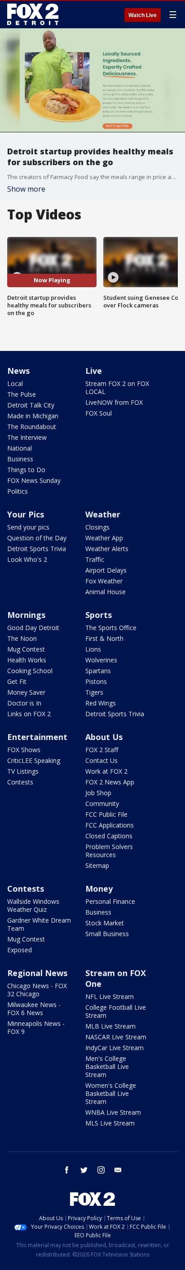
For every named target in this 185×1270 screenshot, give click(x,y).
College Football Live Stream (115, 1011)
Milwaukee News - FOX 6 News (34, 1008)
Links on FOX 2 (29, 713)
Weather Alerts (106, 548)
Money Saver (26, 692)
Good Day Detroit (33, 627)
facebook (67, 1170)
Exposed (19, 950)
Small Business (107, 933)
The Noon (22, 638)
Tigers (94, 692)
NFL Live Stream (109, 996)
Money (99, 888)
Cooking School (30, 670)
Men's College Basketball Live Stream (107, 1066)
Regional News (37, 973)
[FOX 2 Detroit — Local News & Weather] (33, 14)
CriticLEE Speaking (33, 760)
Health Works (26, 660)
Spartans (98, 670)
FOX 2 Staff (101, 749)
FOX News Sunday (34, 480)
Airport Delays (106, 570)
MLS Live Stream (110, 1123)
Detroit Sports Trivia (36, 548)
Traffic (94, 559)
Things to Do (26, 469)
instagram (101, 1170)
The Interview (27, 437)
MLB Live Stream (110, 1026)
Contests (20, 782)
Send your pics (28, 527)
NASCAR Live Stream (115, 1037)
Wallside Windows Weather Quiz (33, 905)
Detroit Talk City (30, 405)
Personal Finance (110, 901)
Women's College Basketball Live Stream (110, 1093)
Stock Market (104, 923)
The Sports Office (111, 627)
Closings (97, 527)
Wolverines (101, 660)
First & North (104, 638)
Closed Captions (108, 836)
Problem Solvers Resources (109, 850)
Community (102, 803)
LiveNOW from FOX (114, 402)
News (18, 370)
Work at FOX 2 (106, 771)
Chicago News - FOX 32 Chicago (37, 989)
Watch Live (142, 15)
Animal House (105, 591)
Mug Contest (26, 649)
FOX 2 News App (109, 782)
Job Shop (98, 792)
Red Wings (100, 703)
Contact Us (101, 760)
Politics (17, 491)
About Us (104, 736)
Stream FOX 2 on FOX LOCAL (117, 387)
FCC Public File (106, 814)
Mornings (26, 614)
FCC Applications (109, 825)
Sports (98, 614)
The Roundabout (31, 426)
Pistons (96, 681)
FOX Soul (98, 413)
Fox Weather (104, 581)
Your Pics (25, 514)
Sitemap (97, 865)
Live (93, 370)
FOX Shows (23, 749)
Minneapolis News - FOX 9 (36, 1027)
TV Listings (23, 771)
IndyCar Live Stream (114, 1047)
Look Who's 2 (27, 559)
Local (15, 383)
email (118, 1170)
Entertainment (37, 736)
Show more (26, 189)
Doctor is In (24, 703)
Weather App (104, 538)
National (19, 448)
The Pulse (21, 394)
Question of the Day (36, 538)
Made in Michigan (32, 416)
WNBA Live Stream (113, 1112)
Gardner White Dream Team (39, 924)
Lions (93, 649)
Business (20, 459)
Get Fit (16, 681)
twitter (84, 1170)
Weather (102, 514)
